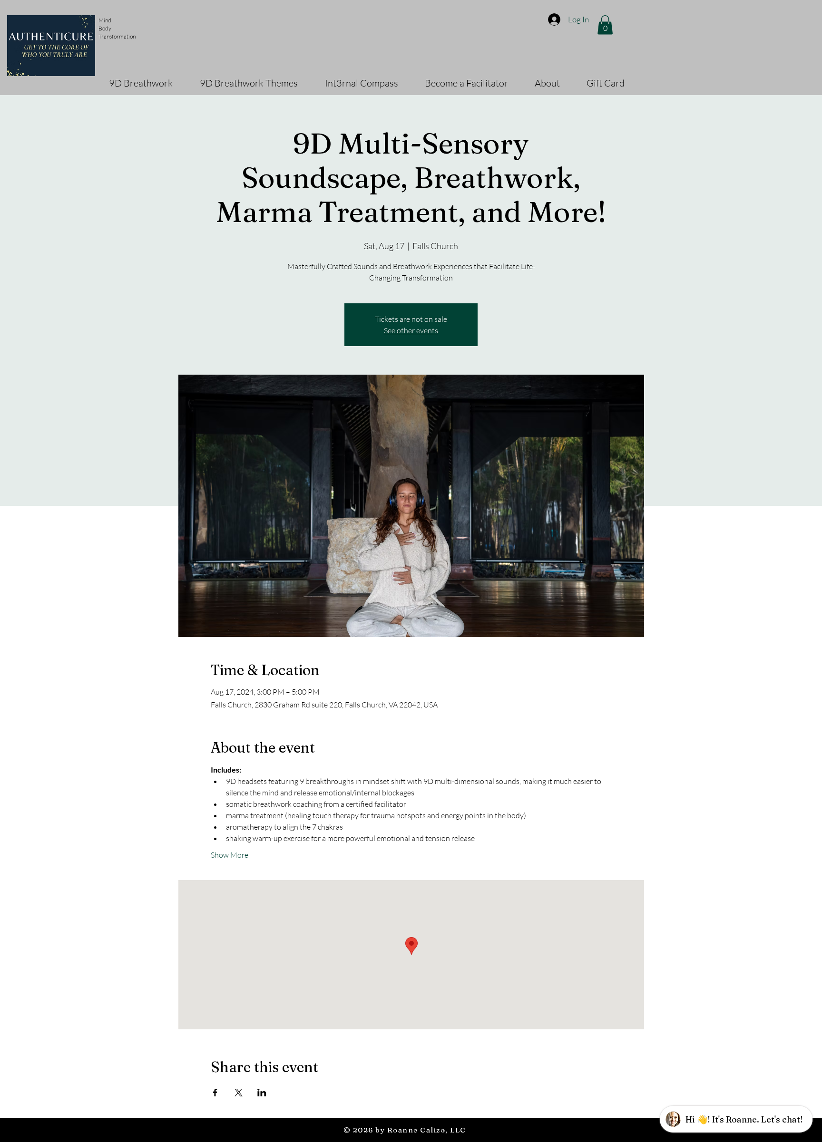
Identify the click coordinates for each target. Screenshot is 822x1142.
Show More (229, 855)
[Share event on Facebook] (215, 1092)
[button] (605, 25)
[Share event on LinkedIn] (261, 1092)
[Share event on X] (238, 1092)
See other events (411, 330)
